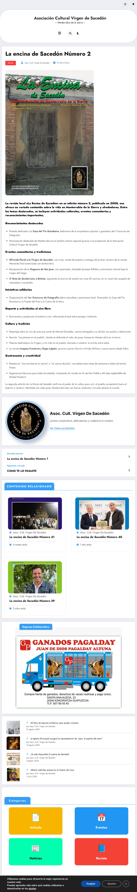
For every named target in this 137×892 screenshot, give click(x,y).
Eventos (101, 821)
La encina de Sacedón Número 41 (31, 537)
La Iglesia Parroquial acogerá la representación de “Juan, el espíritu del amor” (67, 738)
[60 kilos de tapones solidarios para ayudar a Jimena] (13, 727)
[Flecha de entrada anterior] (129, 456)
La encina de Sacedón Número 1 (27, 459)
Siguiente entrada (16, 465)
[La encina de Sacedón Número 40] (102, 513)
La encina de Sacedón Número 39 (32, 601)
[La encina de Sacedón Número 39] (35, 577)
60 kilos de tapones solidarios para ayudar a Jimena (54, 723)
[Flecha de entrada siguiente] (129, 470)
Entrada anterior (15, 453)
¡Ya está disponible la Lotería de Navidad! (50, 754)
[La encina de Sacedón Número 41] (35, 513)
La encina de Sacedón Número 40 (99, 537)
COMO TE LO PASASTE (22, 471)
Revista (10, 63)
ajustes (32, 888)
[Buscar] (70, 33)
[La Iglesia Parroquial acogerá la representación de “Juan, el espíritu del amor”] (13, 743)
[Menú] (59, 33)
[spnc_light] (78, 33)
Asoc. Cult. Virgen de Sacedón (37, 63)
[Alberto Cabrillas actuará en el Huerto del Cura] (13, 774)
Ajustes (111, 883)
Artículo (36, 821)
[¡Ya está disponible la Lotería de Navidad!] (13, 759)
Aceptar (90, 883)
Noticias (36, 852)
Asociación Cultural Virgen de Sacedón (70, 18)
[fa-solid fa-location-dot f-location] (133, 4)
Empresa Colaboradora (83, 664)
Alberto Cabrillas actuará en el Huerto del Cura (52, 770)
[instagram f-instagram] (125, 4)
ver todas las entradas (62, 428)
